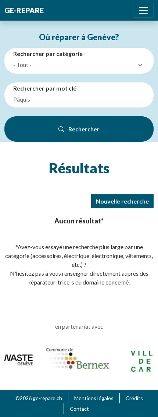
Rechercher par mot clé (44, 88)
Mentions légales (94, 398)
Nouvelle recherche (122, 201)
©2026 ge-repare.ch (38, 398)
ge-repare (24, 10)
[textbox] (73, 64)
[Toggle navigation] (143, 10)
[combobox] (80, 65)
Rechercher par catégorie (48, 53)
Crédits (134, 398)
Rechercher (83, 129)
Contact (79, 409)
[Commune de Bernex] (77, 357)
